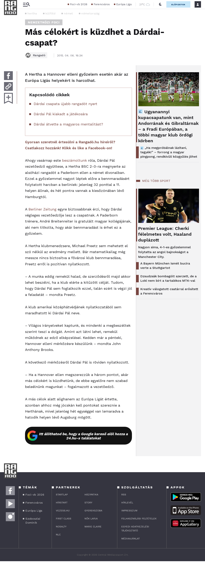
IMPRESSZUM (129, 510)
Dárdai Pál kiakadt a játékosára (61, 114)
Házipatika (91, 494)
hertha (32, 13)
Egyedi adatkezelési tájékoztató (135, 528)
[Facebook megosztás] (8, 75)
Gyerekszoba (93, 510)
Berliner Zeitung (42, 209)
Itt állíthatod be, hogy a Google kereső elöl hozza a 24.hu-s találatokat (83, 436)
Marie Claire (92, 526)
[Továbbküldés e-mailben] (8, 86)
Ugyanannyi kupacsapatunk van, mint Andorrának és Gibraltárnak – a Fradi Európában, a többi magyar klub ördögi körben (168, 126)
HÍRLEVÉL (127, 502)
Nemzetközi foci (44, 22)
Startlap (62, 494)
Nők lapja (91, 518)
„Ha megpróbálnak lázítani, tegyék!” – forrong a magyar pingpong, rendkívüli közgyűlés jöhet (168, 152)
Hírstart (61, 502)
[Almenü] (26, 4)
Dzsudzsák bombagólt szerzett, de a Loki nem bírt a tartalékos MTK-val (168, 278)
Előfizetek (178, 4)
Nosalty (61, 526)
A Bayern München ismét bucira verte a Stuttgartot (165, 265)
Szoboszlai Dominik (32, 520)
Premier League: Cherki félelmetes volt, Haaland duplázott (165, 234)
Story (88, 502)
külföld (50, 13)
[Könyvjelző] (8, 98)
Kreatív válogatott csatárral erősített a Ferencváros (169, 291)
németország (90, 13)
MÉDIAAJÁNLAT (130, 538)
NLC (58, 534)
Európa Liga (124, 4)
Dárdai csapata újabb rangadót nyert (65, 104)
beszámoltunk (74, 160)
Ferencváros (102, 4)
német (68, 13)
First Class (63, 518)
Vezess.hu (63, 510)
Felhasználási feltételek (139, 518)
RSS (123, 494)
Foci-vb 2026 (78, 4)
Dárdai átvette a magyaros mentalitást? (68, 124)
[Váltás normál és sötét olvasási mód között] (160, 4)
